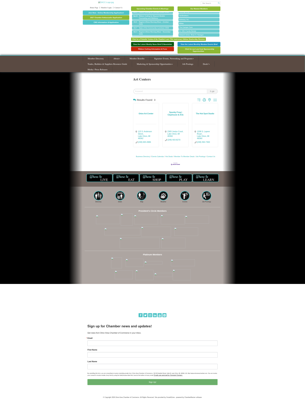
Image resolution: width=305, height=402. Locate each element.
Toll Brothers (183, 12)
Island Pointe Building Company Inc (192, 36)
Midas (181, 20)
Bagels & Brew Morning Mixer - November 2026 (155, 30)
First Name (92, 350)
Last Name (92, 361)
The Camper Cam (186, 24)
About (116, 58)
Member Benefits (137, 58)
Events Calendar (157, 156)
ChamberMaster (189, 397)
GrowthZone (170, 397)
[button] (134, 100)
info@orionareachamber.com (96, 308)
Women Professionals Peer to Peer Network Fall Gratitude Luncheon (155, 36)
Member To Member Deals (184, 156)
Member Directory (96, 58)
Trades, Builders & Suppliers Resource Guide (107, 63)
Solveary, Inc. (184, 16)
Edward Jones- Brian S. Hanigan (191, 32)
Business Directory (143, 156)
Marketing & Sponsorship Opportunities (154, 63)
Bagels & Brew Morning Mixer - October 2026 (154, 20)
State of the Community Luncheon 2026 (154, 25)
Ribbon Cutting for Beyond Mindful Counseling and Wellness (152, 14)
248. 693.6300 (91, 304)
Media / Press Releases (97, 69)
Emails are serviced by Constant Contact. (168, 375)
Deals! (205, 63)
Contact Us (211, 156)
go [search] (213, 91)
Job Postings (187, 63)
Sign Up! (152, 382)
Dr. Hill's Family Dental (187, 28)
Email (89, 338)
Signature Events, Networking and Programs (173, 58)
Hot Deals (169, 156)
